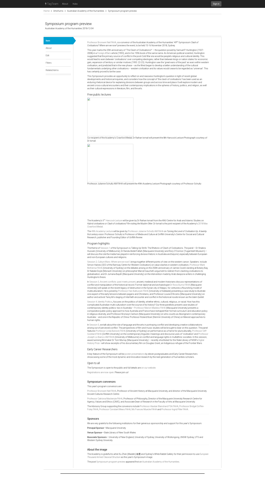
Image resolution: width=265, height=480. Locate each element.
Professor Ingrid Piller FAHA (174, 409)
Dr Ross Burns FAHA (180, 285)
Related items (52, 70)
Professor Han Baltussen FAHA (133, 291)
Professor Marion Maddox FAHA (150, 308)
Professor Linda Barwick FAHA (110, 331)
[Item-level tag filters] (68, 62)
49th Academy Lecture (102, 231)
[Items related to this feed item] (68, 70)
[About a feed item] (68, 48)
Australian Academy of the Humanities (85, 11)
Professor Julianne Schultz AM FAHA (145, 231)
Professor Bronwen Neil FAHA (101, 42)
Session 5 (94, 325)
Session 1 (105, 248)
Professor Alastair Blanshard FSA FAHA (159, 406)
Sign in (216, 4)
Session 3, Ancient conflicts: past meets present (112, 282)
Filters (49, 63)
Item (48, 40)
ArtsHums (58, 11)
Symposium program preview (122, 11)
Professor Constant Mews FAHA (115, 409)
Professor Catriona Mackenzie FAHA (105, 398)
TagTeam (52, 3)
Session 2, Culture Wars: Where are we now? (108, 262)
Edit (47, 55)
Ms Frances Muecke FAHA (144, 409)
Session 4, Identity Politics (99, 301)
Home (47, 11)
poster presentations (135, 354)
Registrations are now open (100, 372)
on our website (148, 368)
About (65, 4)
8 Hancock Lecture (112, 220)
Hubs (75, 4)
